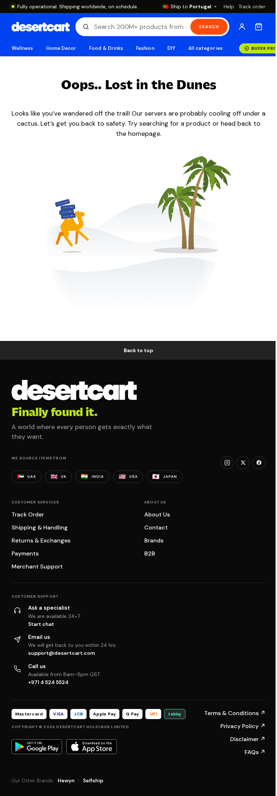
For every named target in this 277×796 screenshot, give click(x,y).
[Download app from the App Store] (91, 746)
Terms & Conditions (234, 713)
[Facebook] (258, 462)
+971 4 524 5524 (48, 682)
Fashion (145, 48)
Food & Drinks (106, 48)
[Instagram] (227, 462)
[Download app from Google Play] (37, 746)
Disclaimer (247, 739)
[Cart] (258, 27)
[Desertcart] (41, 26)
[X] (243, 462)
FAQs (255, 752)
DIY (171, 48)
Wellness (22, 48)
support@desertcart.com (61, 653)
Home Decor (61, 48)
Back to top (138, 350)
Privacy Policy (242, 726)
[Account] (242, 27)
